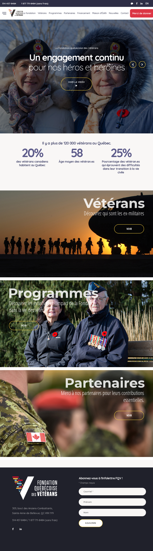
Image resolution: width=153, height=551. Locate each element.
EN (147, 3)
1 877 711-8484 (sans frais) (34, 3)
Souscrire (90, 523)
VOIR (129, 229)
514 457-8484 (9, 3)
